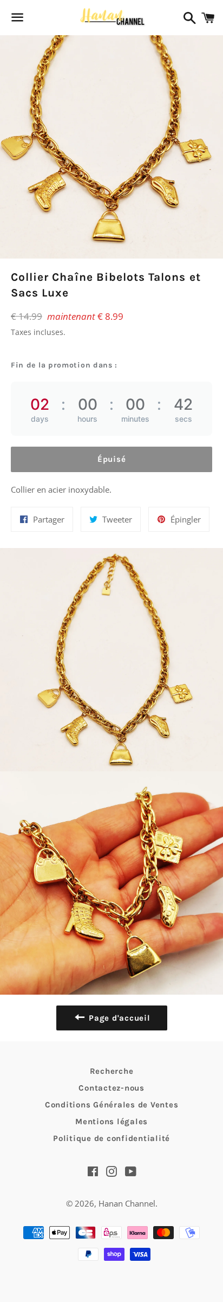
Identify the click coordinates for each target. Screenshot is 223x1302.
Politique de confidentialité (111, 1138)
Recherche (112, 1071)
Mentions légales (111, 1121)
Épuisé (111, 459)
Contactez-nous (111, 1088)
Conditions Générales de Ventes (112, 1105)
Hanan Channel (127, 1203)
